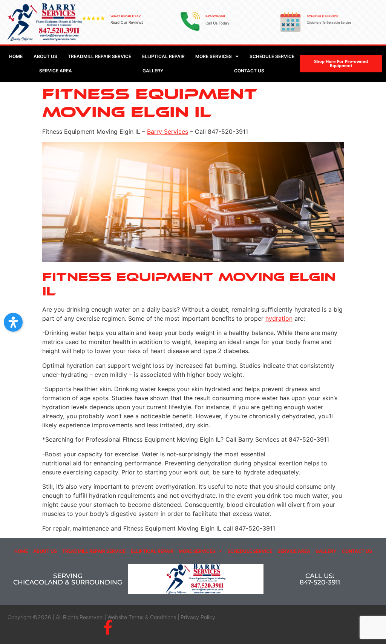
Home (21, 551)
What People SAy (125, 16)
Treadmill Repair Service (94, 551)
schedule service (322, 16)
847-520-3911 (215, 16)
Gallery (326, 551)
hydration (279, 318)
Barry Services (167, 131)
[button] (13, 322)
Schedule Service (249, 551)
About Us (45, 551)
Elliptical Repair (152, 551)
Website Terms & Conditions (141, 617)
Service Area (293, 551)
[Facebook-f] (107, 627)
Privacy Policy (198, 617)
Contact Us (357, 551)
